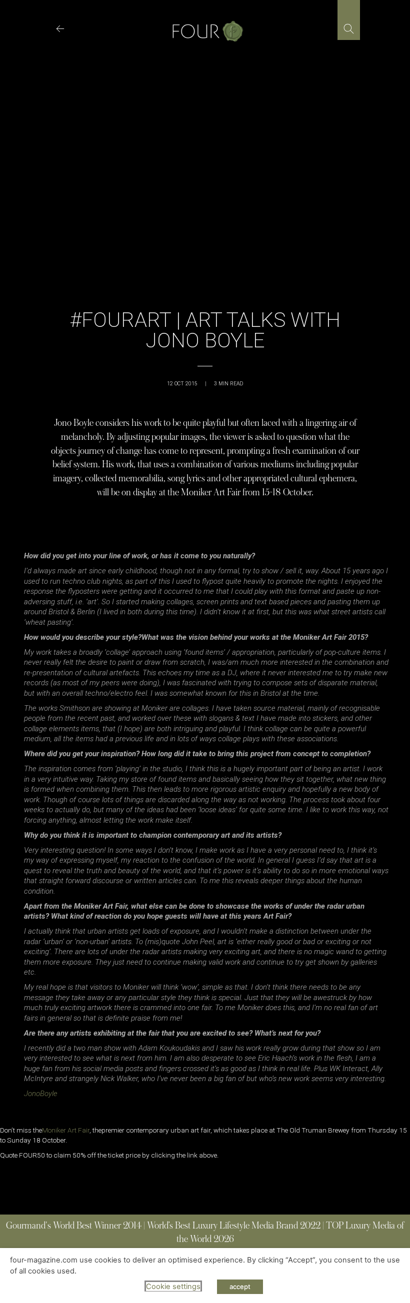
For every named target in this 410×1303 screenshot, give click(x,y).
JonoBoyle (41, 1093)
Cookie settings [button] (173, 1286)
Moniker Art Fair (66, 1130)
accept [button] (240, 1287)
